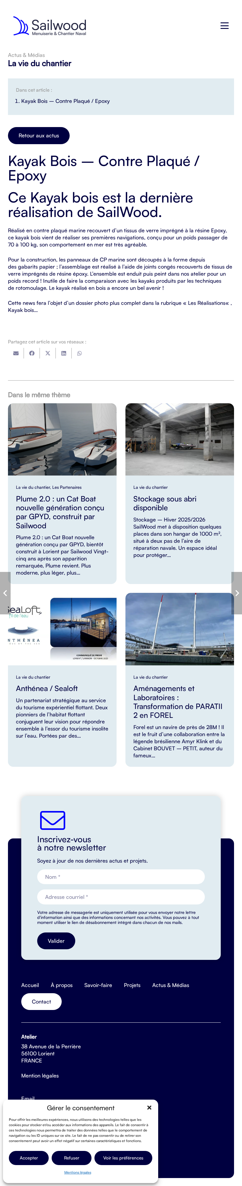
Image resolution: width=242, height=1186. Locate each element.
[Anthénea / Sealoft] (62, 679)
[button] (149, 1108)
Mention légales (40, 1075)
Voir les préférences (123, 1158)
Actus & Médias (170, 985)
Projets (132, 985)
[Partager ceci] (32, 353)
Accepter (29, 1158)
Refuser (71, 1158)
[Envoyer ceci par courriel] (16, 353)
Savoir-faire (98, 985)
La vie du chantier (39, 63)
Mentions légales (77, 1172)
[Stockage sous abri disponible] (179, 493)
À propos (62, 985)
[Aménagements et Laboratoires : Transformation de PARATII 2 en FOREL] (179, 679)
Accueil (30, 985)
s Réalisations (209, 303)
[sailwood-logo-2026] (49, 25)
